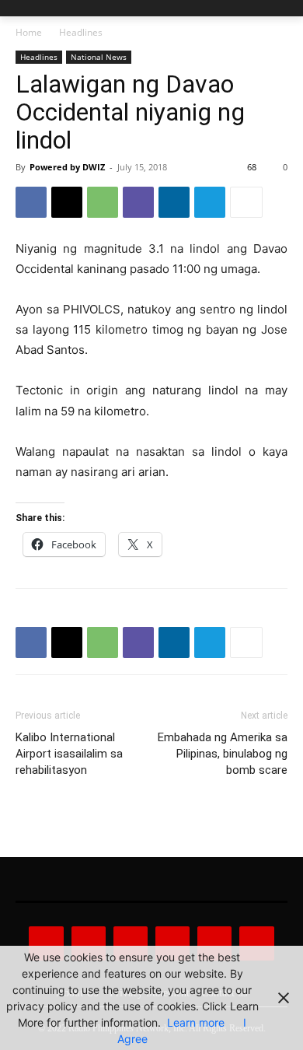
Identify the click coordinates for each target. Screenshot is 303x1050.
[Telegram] (209, 202)
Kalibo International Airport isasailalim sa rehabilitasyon (69, 753)
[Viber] (138, 202)
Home (29, 32)
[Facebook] (31, 202)
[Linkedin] (174, 202)
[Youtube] (256, 943)
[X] (66, 202)
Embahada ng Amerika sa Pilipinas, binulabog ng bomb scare (222, 753)
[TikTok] (172, 943)
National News (99, 56)
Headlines (81, 32)
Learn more (196, 1022)
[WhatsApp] (102, 202)
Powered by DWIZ (67, 167)
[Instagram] (88, 943)
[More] (246, 202)
